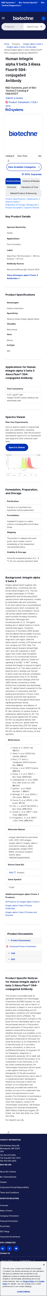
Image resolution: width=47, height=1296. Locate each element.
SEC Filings (4, 1231)
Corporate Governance (10, 1237)
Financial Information (9, 1221)
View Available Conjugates (22, 167)
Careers (3, 1182)
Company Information (9, 1216)
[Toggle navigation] (3, 18)
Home (6, 44)
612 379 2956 (10, 1155)
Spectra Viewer (12, 202)
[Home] (23, 18)
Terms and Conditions (9, 1192)
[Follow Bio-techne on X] (9, 1248)
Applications (33, 199)
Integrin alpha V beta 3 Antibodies (21, 47)
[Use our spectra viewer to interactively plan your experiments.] (23, 465)
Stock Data (5, 1226)
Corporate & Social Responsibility (14, 1187)
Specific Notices (32, 207)
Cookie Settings (23, 1291)
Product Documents (14, 207)
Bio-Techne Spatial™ (28, 2)
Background (32, 205)
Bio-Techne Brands (8, 1177)
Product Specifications (15, 199)
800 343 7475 (14, 1158)
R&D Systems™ (8, 2)
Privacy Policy (7, 1261)
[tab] (13, 181)
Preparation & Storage (15, 205)
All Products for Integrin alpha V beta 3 (22, 902)
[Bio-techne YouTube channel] (16, 1248)
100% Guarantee (33, 174)
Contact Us (5, 1253)
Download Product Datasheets (22, 946)
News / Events (6, 1210)
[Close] (44, 1265)
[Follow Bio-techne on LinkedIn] (2, 1248)
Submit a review (14, 98)
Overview (4, 1205)
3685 (11, 872)
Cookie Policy (25, 1261)
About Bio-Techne (8, 1172)
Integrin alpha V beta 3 (33, 44)
